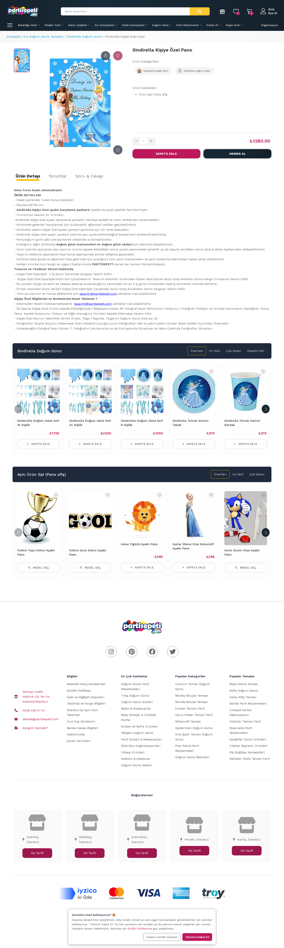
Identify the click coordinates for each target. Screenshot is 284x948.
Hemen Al (237, 153)
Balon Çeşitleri (77, 25)
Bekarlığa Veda (27, 25)
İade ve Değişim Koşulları (86, 697)
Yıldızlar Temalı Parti (245, 721)
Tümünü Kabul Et (197, 937)
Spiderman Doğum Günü (194, 728)
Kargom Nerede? (35, 728)
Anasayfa (13, 36)
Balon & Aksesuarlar (136, 708)
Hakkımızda (76, 734)
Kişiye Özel (233, 25)
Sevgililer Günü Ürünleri (248, 739)
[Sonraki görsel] (158, 515)
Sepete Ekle (166, 153)
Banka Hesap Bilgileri (82, 728)
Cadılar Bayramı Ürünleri (248, 746)
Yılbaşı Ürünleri (132, 752)
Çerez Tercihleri (79, 741)
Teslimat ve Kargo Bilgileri (86, 703)
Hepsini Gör (255, 351)
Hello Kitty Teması (243, 697)
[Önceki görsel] (125, 515)
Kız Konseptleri (104, 25)
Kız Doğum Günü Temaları (44, 36)
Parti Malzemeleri (187, 25)
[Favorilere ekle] (117, 55)
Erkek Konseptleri (133, 25)
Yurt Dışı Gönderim (81, 721)
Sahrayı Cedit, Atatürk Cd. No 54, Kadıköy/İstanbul (36, 696)
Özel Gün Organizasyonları (141, 746)
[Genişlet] (117, 150)
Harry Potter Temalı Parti (194, 715)
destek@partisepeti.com (41, 719)
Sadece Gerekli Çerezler (162, 937)
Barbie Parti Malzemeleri (248, 703)
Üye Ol (272, 13)
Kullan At (212, 25)
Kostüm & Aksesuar (135, 758)
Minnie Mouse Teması (191, 702)
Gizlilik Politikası (79, 690)
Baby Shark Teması (244, 684)
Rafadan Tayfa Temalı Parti (250, 758)
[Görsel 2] (146, 536)
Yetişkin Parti (52, 25)
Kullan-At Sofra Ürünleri (139, 726)
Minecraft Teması (188, 721)
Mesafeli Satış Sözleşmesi (86, 684)
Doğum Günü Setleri (136, 765)
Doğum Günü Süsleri (137, 702)
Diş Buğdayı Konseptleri (247, 752)
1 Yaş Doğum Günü (135, 695)
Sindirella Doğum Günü (84, 36)
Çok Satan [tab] (233, 351)
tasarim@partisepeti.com (98, 294)
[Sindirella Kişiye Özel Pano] (22, 60)
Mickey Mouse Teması (191, 695)
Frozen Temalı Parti (190, 708)
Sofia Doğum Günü (244, 690)
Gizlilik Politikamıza (140, 928)
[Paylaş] (105, 55)
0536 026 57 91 (34, 710)
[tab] (28, 176)
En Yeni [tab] (214, 351)
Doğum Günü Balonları (192, 757)
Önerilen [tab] (196, 351)
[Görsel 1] (140, 536)
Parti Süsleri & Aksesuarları (141, 739)
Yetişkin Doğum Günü (137, 733)
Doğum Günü (160, 25)
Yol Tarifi (37, 853)
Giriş (271, 9)
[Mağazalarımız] (222, 11)
